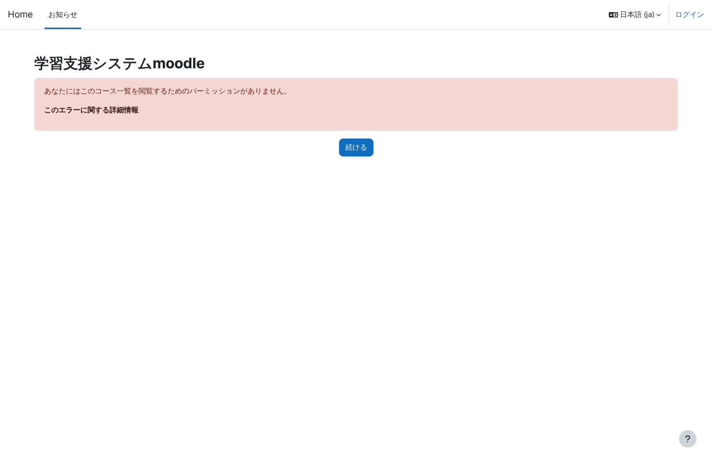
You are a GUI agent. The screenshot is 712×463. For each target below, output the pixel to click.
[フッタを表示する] (688, 439)
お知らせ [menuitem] (62, 14)
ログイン (689, 14)
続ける (356, 147)
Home (20, 14)
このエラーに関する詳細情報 (91, 109)
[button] (635, 14)
